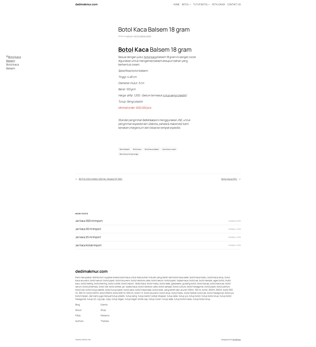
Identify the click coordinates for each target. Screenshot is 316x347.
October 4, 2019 (234, 229)
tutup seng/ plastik (174, 95)
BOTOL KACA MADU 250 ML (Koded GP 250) (100, 179)
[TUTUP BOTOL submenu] (209, 4)
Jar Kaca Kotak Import (88, 245)
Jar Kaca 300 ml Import (89, 220)
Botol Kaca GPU (229, 179)
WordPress (236, 339)
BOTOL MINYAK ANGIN (142, 36)
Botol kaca (137, 149)
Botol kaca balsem (152, 149)
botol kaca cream (169, 149)
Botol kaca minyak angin (129, 154)
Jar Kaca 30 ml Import (88, 229)
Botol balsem (125, 149)
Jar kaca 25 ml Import (88, 237)
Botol (125, 49)
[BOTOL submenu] (190, 4)
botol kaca (150, 57)
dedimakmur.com (86, 4)
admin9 (129, 36)
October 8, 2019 (234, 221)
